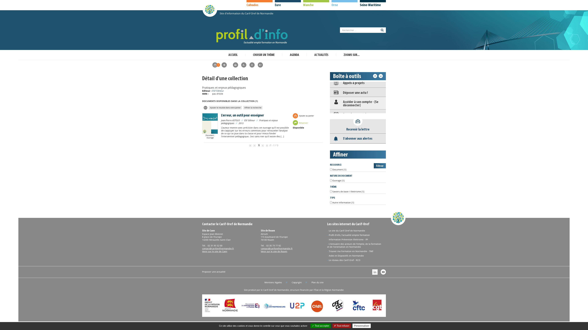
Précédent (375, 76)
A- (244, 64)
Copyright (297, 282)
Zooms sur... (352, 55)
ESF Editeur (218, 90)
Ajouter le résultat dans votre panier (225, 107)
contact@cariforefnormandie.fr (218, 248)
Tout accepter (321, 325)
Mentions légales (273, 282)
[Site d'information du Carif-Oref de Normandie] (209, 9)
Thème (333, 186)
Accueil (233, 55)
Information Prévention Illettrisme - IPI (348, 239)
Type (332, 197)
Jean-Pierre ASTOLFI (230, 120)
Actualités (321, 55)
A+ (260, 64)
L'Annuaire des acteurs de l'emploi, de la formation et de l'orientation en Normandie (354, 245)
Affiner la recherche (252, 107)
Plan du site (317, 282)
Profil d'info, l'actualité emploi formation (349, 235)
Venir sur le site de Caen (214, 251)
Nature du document (341, 175)
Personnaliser (361, 325)
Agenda (294, 55)
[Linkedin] (375, 271)
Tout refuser (342, 325)
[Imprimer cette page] (235, 64)
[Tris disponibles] (205, 107)
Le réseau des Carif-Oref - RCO (344, 260)
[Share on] (224, 65)
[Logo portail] (252, 36)
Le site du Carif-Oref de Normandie (347, 230)
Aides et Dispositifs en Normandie (346, 255)
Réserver (303, 122)
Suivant (381, 76)
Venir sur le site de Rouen (274, 251)
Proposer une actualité (213, 271)
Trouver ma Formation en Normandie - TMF (351, 251)
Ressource (335, 164)
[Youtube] (383, 271)
